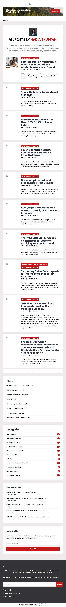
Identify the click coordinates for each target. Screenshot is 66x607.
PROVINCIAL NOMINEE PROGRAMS (17, 463)
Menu (5, 20)
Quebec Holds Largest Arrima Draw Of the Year (21, 492)
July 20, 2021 (24, 127)
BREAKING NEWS (27, 264)
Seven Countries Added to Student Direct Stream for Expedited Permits (36, 152)
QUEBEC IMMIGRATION (13, 467)
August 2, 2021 (25, 69)
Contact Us (42, 606)
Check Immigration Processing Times (18, 404)
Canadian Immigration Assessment (17, 394)
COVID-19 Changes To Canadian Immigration (20, 385)
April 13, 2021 (24, 311)
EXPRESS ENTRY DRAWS (13, 438)
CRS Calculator (11, 399)
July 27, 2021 (24, 97)
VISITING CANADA (12, 471)
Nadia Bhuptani (35, 69)
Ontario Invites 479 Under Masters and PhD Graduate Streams (26, 505)
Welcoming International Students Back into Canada (37, 182)
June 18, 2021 (24, 185)
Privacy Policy (42, 603)
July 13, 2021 (24, 157)
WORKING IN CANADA (13, 475)
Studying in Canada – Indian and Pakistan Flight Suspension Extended (39, 210)
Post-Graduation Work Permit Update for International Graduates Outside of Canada (39, 64)
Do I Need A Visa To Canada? (15, 413)
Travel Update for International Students (39, 93)
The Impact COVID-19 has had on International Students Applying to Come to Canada (38, 240)
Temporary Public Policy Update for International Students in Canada (40, 274)
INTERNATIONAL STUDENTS (30, 58)
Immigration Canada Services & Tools (18, 417)
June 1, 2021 (24, 215)
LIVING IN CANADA (12, 455)
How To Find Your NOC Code (15, 390)
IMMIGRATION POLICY (40, 264)
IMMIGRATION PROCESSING (15, 447)
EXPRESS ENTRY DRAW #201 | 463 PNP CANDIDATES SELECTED (25, 511)
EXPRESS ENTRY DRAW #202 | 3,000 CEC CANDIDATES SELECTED (26, 498)
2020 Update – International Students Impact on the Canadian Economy (37, 306)
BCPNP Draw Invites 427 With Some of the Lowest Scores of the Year (28, 517)
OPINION (9, 459)
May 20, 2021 (24, 246)
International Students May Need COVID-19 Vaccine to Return (37, 122)
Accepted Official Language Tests (17, 408)
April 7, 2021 (24, 355)
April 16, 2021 (24, 279)
